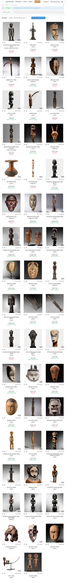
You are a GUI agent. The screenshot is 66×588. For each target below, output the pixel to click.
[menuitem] (3, 1)
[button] (62, 2)
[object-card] (11, 37)
